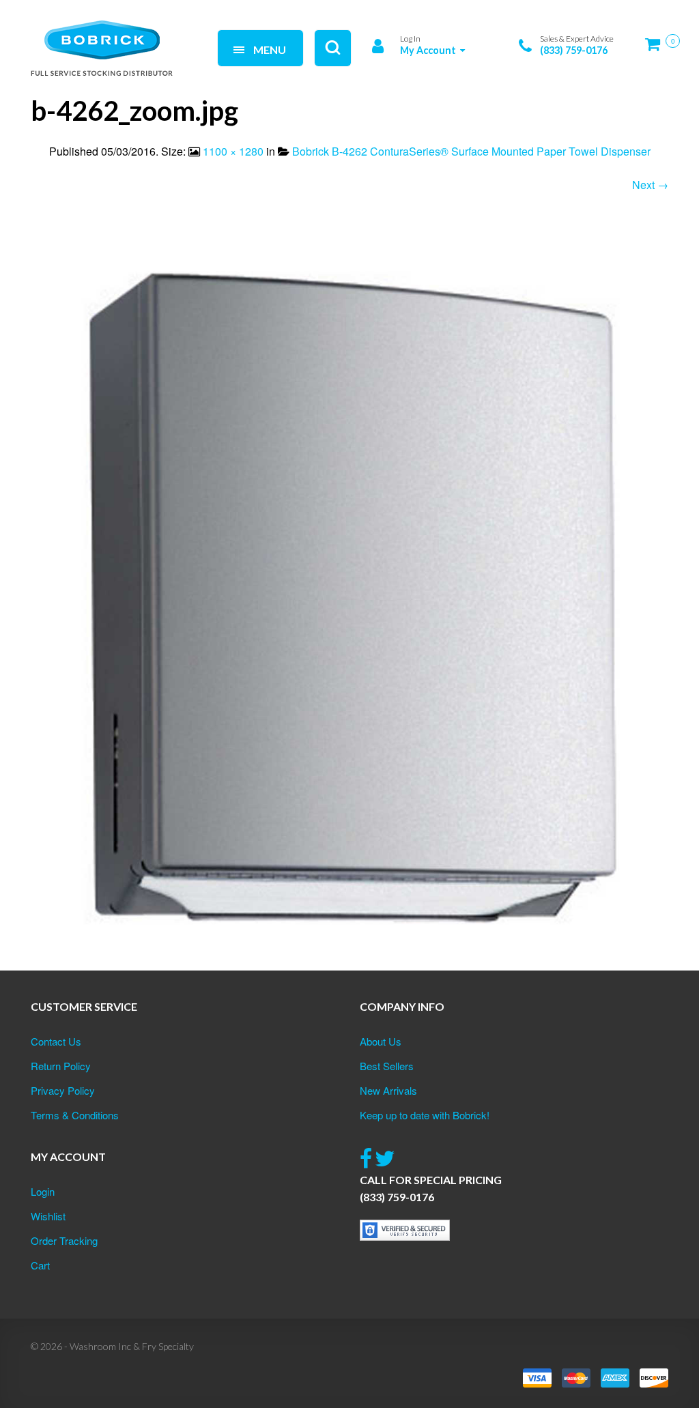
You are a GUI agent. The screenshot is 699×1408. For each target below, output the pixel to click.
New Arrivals (388, 1090)
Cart (40, 1265)
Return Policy (61, 1066)
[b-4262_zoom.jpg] (349, 598)
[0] (656, 49)
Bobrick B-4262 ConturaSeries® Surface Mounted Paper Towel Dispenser (471, 151)
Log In (410, 38)
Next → (650, 184)
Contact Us (56, 1041)
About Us (380, 1041)
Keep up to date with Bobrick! (424, 1115)
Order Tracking (64, 1240)
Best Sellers (387, 1066)
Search (184, 32)
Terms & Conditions (75, 1115)
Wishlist (48, 1216)
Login (43, 1191)
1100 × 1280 (233, 151)
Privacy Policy (63, 1090)
